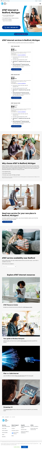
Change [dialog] (8, 0)
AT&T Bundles (4, 432)
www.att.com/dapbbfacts (22, 83)
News (13, 435)
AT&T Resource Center (27, 307)
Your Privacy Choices (15, 433)
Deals (3, 434)
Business (3, 436)
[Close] (40, 444)
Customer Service (15, 430)
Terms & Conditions (34, 426)
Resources (14, 426)
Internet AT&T (23, 429)
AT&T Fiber (4, 428)
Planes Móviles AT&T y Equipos (25, 427)
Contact (13, 428)
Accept (24, 446)
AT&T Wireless (5, 430)
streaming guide (8, 409)
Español (40, 0)
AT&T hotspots (24, 340)
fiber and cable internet (20, 375)
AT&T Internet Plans (6, 426)
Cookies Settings (17, 446)
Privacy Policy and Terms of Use (34, 429)
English (36, 0)
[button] (15, 266)
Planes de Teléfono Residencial (25, 432)
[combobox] (8, 266)
